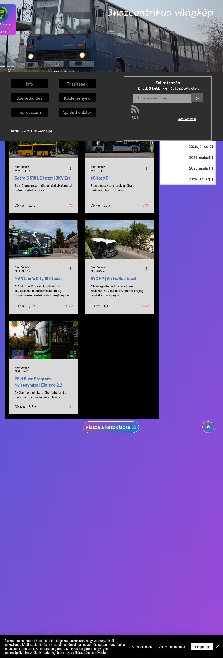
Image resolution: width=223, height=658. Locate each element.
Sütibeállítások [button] (142, 646)
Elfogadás (202, 646)
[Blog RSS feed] (135, 109)
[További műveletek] (72, 168)
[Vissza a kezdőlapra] (208, 427)
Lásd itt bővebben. (96, 652)
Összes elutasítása (172, 646)
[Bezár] (217, 647)
